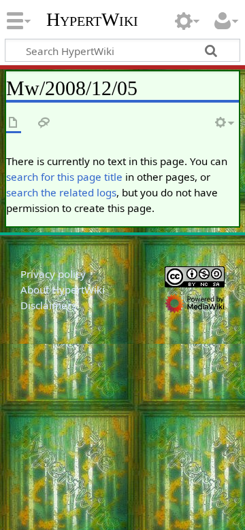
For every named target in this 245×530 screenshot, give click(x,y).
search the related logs (61, 192)
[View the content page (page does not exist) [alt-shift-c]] (13, 123)
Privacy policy (53, 274)
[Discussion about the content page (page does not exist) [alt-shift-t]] (44, 123)
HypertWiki (92, 19)
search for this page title (64, 176)
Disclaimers (48, 305)
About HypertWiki (62, 289)
